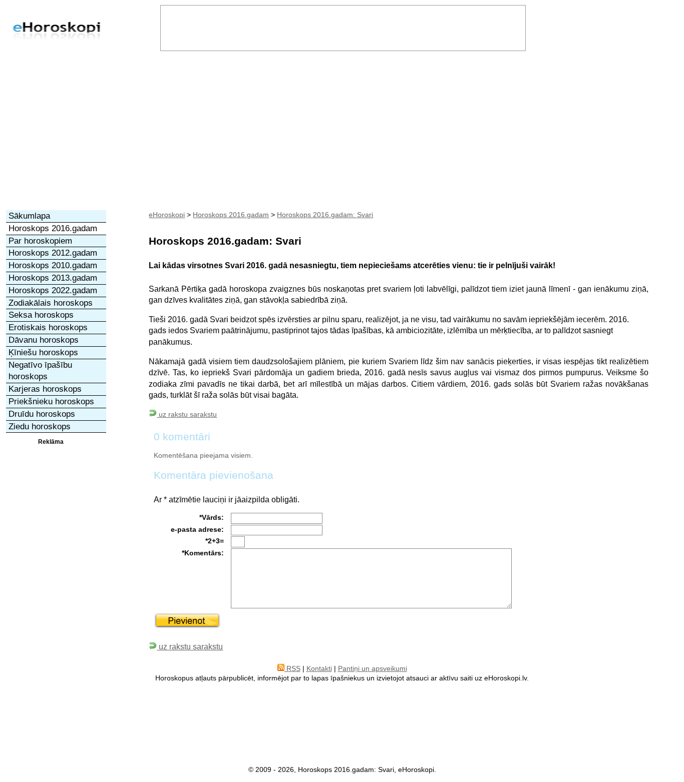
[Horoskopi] (57, 50)
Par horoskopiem (40, 241)
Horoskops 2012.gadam (53, 253)
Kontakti (319, 668)
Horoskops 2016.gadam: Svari (325, 215)
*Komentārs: (203, 553)
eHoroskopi (167, 215)
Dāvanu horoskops (44, 340)
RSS (292, 668)
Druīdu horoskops (42, 414)
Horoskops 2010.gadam (53, 265)
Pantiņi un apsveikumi (372, 668)
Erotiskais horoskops (48, 327)
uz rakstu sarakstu (187, 414)
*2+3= (214, 541)
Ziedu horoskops (40, 426)
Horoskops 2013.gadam (53, 278)
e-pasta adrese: (197, 529)
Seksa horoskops (41, 315)
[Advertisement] (342, 135)
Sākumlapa (29, 216)
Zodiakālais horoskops (51, 303)
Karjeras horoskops (45, 389)
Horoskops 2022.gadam (53, 290)
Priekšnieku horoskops (51, 401)
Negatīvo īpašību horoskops (40, 371)
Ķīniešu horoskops (43, 352)
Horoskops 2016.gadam (231, 215)
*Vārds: (211, 517)
